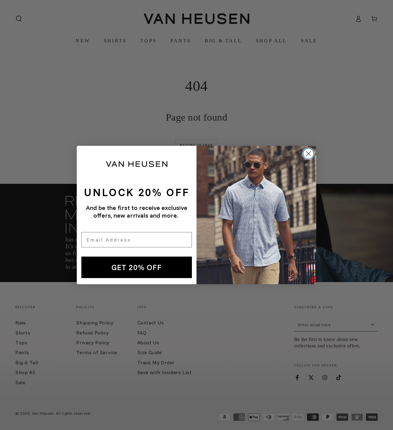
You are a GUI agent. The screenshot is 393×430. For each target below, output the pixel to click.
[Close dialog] (308, 153)
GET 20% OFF (136, 267)
